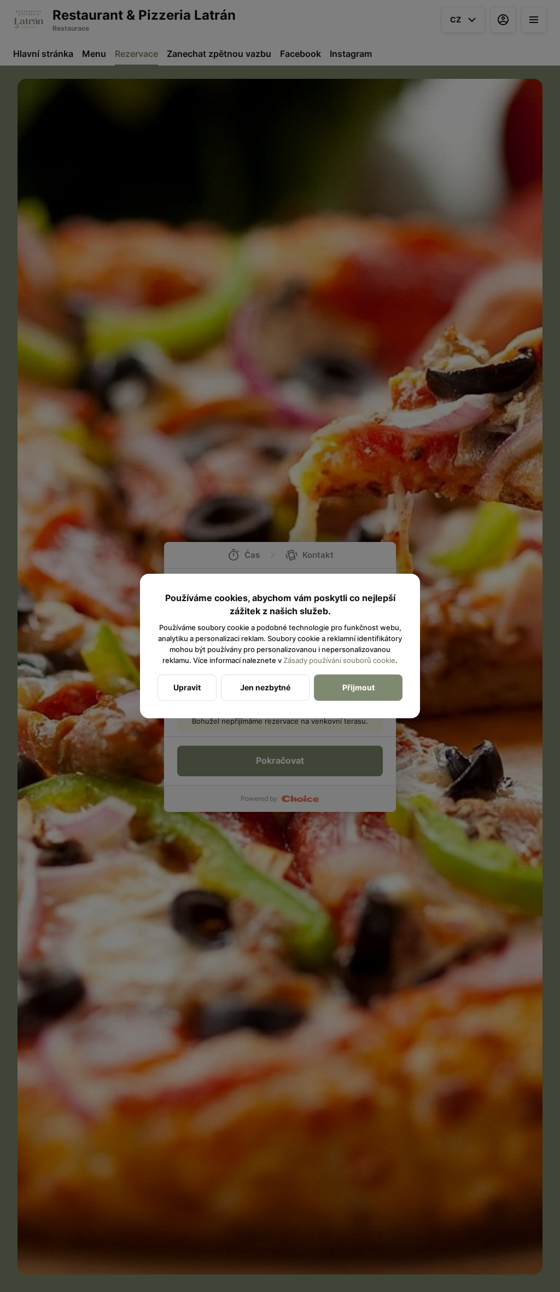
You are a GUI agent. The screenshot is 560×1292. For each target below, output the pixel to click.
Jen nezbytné (265, 687)
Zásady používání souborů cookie (339, 660)
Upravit (187, 687)
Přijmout (358, 687)
